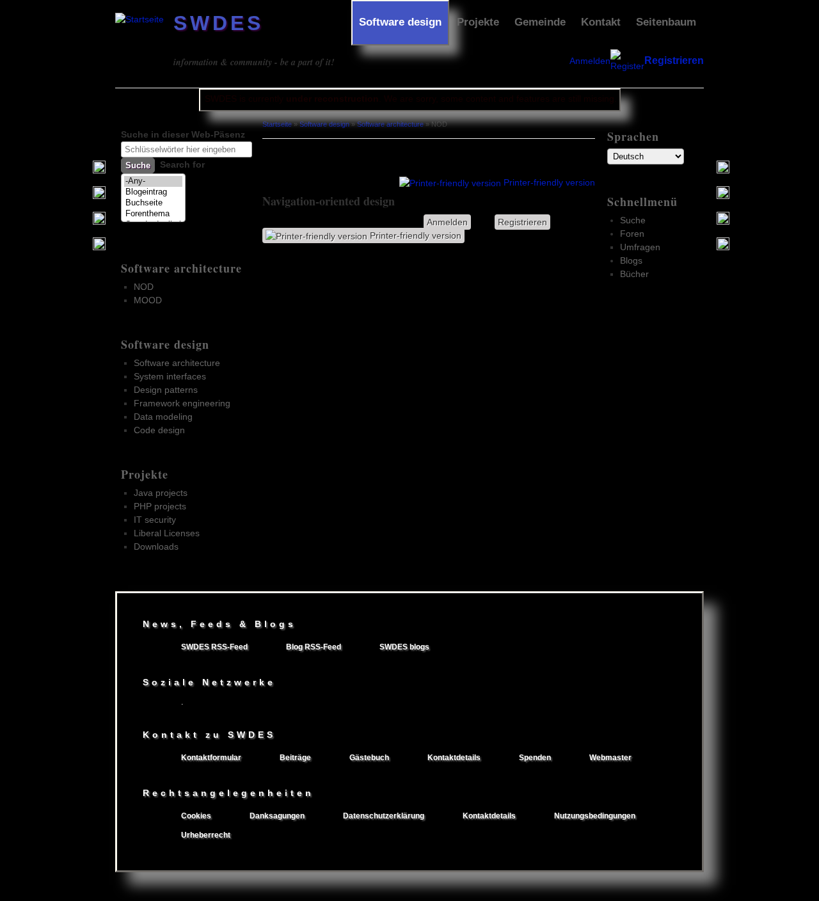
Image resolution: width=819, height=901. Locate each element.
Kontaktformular (211, 757)
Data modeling (163, 416)
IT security (155, 519)
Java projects (160, 493)
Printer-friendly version (549, 182)
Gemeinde (540, 22)
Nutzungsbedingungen (594, 815)
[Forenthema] (153, 214)
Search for (182, 164)
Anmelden (589, 61)
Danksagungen (277, 815)
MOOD (148, 300)
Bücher (634, 274)
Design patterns (166, 390)
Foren (632, 233)
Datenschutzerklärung (383, 815)
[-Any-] (153, 181)
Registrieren (674, 60)
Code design (159, 430)
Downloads (156, 546)
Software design (400, 22)
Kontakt (601, 22)
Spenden (535, 757)
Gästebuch (369, 757)
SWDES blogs (404, 646)
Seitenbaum (666, 22)
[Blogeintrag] (153, 192)
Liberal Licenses (167, 533)
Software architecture (181, 268)
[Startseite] (139, 19)
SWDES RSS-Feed (214, 646)
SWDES (218, 23)
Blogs (631, 260)
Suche (633, 220)
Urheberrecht (205, 835)
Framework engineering (182, 403)
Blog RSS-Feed (313, 646)
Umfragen (640, 247)
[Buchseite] (153, 203)
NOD (144, 287)
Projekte (478, 22)
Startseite (277, 124)
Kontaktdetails (454, 757)
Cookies (196, 815)
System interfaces (170, 376)
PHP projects (160, 506)
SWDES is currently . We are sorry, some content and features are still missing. (411, 98)
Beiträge (295, 757)
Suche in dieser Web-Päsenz (183, 134)
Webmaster (610, 757)
